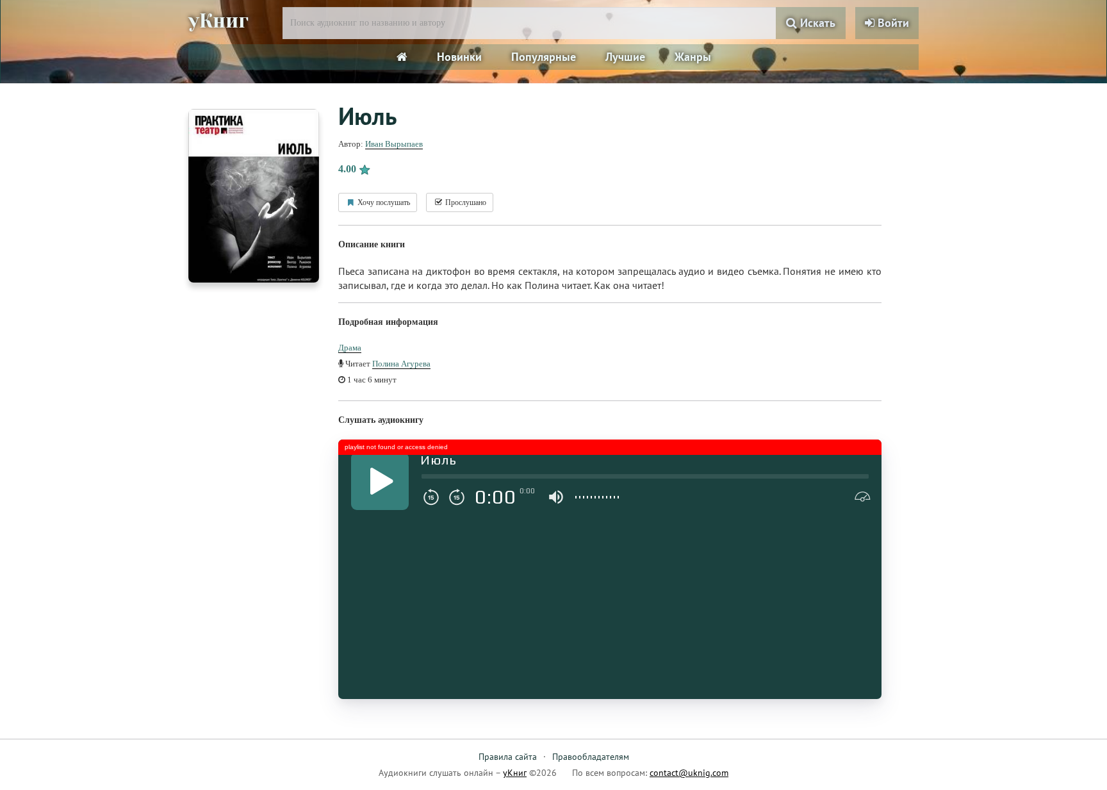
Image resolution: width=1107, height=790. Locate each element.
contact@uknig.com (689, 772)
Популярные (543, 56)
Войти (891, 22)
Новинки (459, 56)
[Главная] (402, 57)
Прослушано (464, 202)
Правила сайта (508, 756)
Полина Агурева (401, 363)
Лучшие (625, 56)
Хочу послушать (383, 202)
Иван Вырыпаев (394, 144)
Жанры (693, 56)
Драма (349, 347)
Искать (816, 22)
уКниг (218, 21)
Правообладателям (590, 756)
